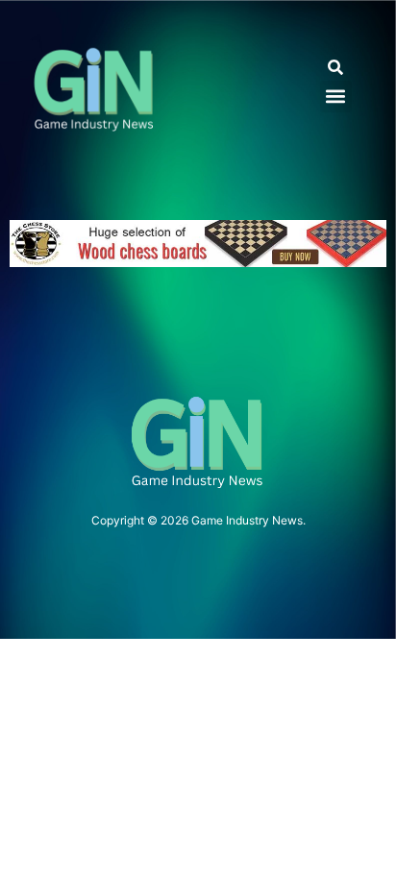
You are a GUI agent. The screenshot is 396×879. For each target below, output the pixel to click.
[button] (336, 68)
